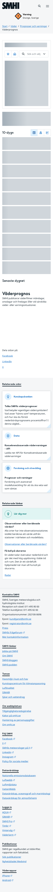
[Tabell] (34, 132)
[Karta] (40, 132)
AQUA (20, 812)
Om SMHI (7, 655)
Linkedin (22, 752)
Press (5, 627)
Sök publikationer (11, 856)
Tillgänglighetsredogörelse (16, 711)
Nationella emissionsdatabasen (19, 775)
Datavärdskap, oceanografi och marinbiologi (26, 793)
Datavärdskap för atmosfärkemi (19, 798)
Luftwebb (22, 780)
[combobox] (33, 54)
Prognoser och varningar (33, 26)
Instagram (23, 756)
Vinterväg (22, 830)
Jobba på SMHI (10, 651)
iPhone (21, 875)
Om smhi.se (8, 724)
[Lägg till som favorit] (8, 54)
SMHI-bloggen (10, 660)
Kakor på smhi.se (11, 715)
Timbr (20, 825)
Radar (8, 575)
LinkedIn (9, 361)
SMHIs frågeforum (26, 632)
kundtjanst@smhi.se (20, 618)
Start (4, 26)
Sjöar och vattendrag (13, 697)
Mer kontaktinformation (15, 637)
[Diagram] (47, 132)
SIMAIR (6, 692)
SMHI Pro (22, 821)
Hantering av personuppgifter (18, 720)
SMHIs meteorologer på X (26, 747)
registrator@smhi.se (20, 623)
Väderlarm (23, 834)
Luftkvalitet (8, 687)
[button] (39, 6)
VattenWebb (9, 789)
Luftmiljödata (9, 784)
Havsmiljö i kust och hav (15, 678)
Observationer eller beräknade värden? (26, 544)
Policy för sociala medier (15, 761)
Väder (14, 26)
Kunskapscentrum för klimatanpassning (23, 683)
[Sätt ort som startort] (14, 54)
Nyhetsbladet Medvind (14, 861)
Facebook (9, 355)
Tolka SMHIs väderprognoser (21, 406)
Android (21, 880)
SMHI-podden (9, 664)
